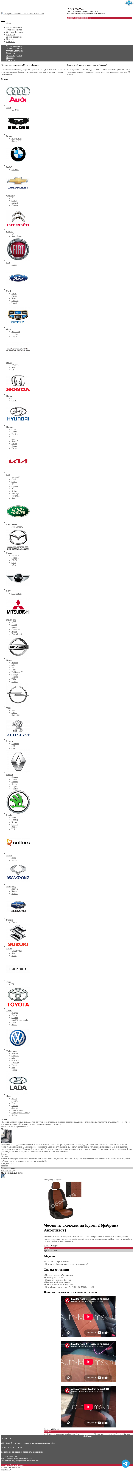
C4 (13, 234)
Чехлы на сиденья (14, 27)
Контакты (10, 41)
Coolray (15, 334)
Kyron (14, 891)
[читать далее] (77, 1147)
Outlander (16, 629)
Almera (15, 663)
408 (13, 748)
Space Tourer (17, 236)
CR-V (14, 401)
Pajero (14, 632)
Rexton (15, 893)
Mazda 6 (15, 558)
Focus (14, 293)
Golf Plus (15, 1060)
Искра (14, 1103)
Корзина (5, 1470)
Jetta (13, 1058)
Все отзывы (6, 1170)
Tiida (14, 679)
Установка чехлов (14, 30)
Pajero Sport (17, 634)
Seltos (14, 491)
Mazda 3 (15, 555)
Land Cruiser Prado (20, 1020)
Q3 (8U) (15, 110)
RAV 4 (14, 1025)
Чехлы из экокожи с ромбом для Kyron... (65, 1434)
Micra (14, 667)
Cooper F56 (16, 593)
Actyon (15, 889)
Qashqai (15, 674)
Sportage (15, 493)
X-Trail (15, 681)
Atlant (14, 860)
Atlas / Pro (16, 331)
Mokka (14, 712)
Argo (14, 858)
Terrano (15, 677)
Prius (14, 1022)
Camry (14, 1015)
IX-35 (14, 439)
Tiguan (14, 1070)
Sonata (14, 446)
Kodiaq (15, 820)
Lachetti (15, 203)
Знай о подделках (14, 37)
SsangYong (48, 1179)
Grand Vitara (17, 951)
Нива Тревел (17, 1110)
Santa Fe (15, 441)
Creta (14, 429)
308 (13, 746)
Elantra (14, 432)
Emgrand (15, 336)
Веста (14, 1098)
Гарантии (10, 34)
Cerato (14, 482)
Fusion (14, 296)
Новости (10, 39)
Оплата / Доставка (14, 32)
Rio (13, 489)
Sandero (15, 789)
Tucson (15, 448)
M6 (13, 370)
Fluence (15, 782)
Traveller (15, 743)
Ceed (14, 479)
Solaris (14, 443)
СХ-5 (14, 562)
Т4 (13, 984)
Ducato (15, 265)
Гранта (15, 1101)
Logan (14, 786)
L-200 (14, 624)
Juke (13, 665)
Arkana (15, 777)
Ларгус (15, 1108)
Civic (14, 398)
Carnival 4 (16, 477)
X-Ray (14, 1115)
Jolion (14, 367)
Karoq (14, 822)
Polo (13, 1067)
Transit (14, 303)
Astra (14, 710)
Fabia (14, 817)
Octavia (15, 824)
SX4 (13, 953)
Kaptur (14, 784)
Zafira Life (16, 715)
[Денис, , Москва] (6, 1143)
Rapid (14, 827)
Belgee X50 (16, 138)
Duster (14, 779)
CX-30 (14, 560)
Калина (15, 1105)
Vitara (14, 955)
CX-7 (14, 565)
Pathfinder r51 (17, 672)
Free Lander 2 (17, 527)
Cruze (14, 200)
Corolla (15, 1017)
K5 (13, 484)
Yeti (13, 829)
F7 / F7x (15, 365)
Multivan (15, 1063)
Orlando (15, 205)
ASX (14, 622)
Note (14, 670)
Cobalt (14, 198)
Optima (15, 486)
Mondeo (15, 300)
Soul (13, 498)
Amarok (15, 1053)
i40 (13, 436)
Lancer (14, 627)
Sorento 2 (15, 496)
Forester (15, 922)
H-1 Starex (16, 434)
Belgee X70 (16, 141)
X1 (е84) (15, 169)
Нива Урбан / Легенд (21, 1113)
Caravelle (15, 1056)
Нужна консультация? (11, 1467)
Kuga (14, 298)
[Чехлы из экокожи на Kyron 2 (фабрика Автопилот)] (63, 1219)
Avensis (15, 1013)
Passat (14, 1065)
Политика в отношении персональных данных (22, 1452)
